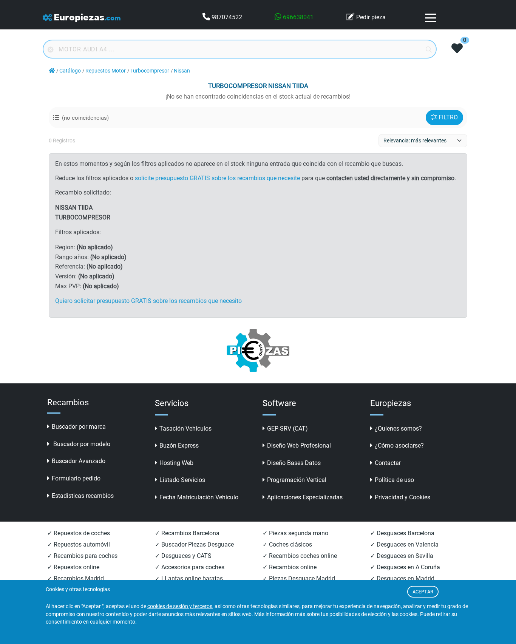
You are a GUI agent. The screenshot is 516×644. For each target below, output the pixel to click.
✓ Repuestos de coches (78, 533)
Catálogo (70, 71)
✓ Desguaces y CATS (183, 555)
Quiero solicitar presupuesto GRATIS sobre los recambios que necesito (148, 300)
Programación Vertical (296, 479)
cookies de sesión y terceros (179, 606)
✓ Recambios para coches (82, 555)
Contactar (388, 462)
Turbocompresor (149, 71)
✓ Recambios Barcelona (187, 533)
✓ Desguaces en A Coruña (405, 567)
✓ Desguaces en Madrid (402, 578)
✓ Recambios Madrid (75, 578)
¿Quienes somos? (398, 428)
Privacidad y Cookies (402, 497)
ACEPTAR (422, 592)
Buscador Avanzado (78, 461)
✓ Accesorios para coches (189, 567)
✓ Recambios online (290, 567)
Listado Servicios (182, 479)
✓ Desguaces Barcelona (402, 533)
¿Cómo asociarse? (399, 445)
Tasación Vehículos (185, 428)
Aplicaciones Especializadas (305, 497)
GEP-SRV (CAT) (287, 428)
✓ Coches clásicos (287, 544)
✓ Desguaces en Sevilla (401, 555)
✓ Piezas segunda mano (295, 533)
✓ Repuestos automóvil (78, 544)
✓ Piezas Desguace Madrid (299, 578)
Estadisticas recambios (83, 495)
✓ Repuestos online (73, 567)
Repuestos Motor (105, 71)
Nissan (182, 71)
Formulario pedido (76, 478)
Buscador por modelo (81, 444)
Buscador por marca (79, 426)
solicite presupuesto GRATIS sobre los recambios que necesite (217, 178)
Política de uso (394, 479)
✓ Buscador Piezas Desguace (194, 544)
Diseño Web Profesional (299, 445)
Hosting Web (176, 462)
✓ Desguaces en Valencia (404, 544)
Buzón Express (179, 445)
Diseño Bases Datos (294, 462)
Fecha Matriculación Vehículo (198, 497)
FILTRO (448, 117)
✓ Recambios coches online (300, 555)
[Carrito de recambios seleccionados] (457, 49)
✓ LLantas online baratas (189, 578)
